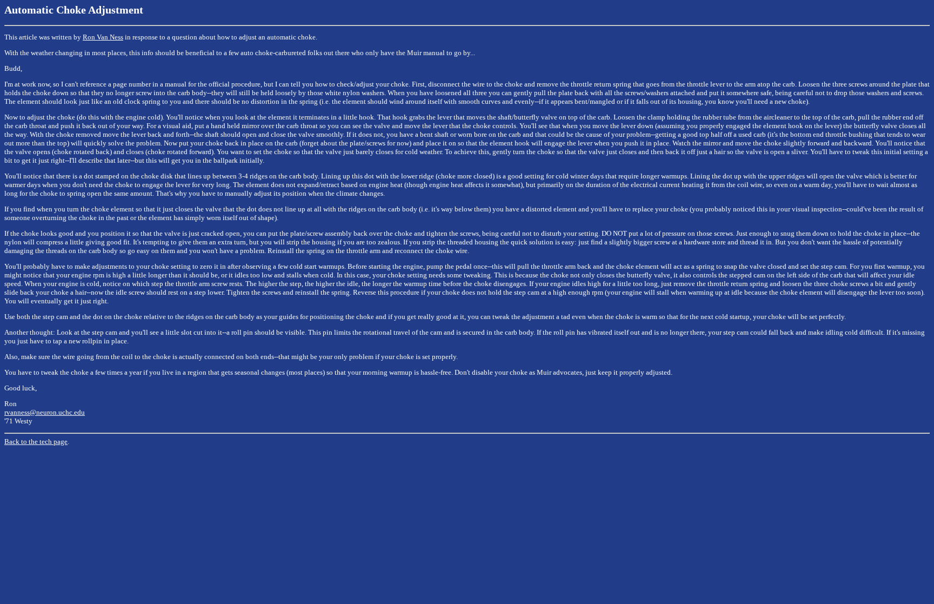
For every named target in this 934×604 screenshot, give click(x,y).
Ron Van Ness (103, 37)
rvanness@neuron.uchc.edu (44, 412)
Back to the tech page (36, 441)
